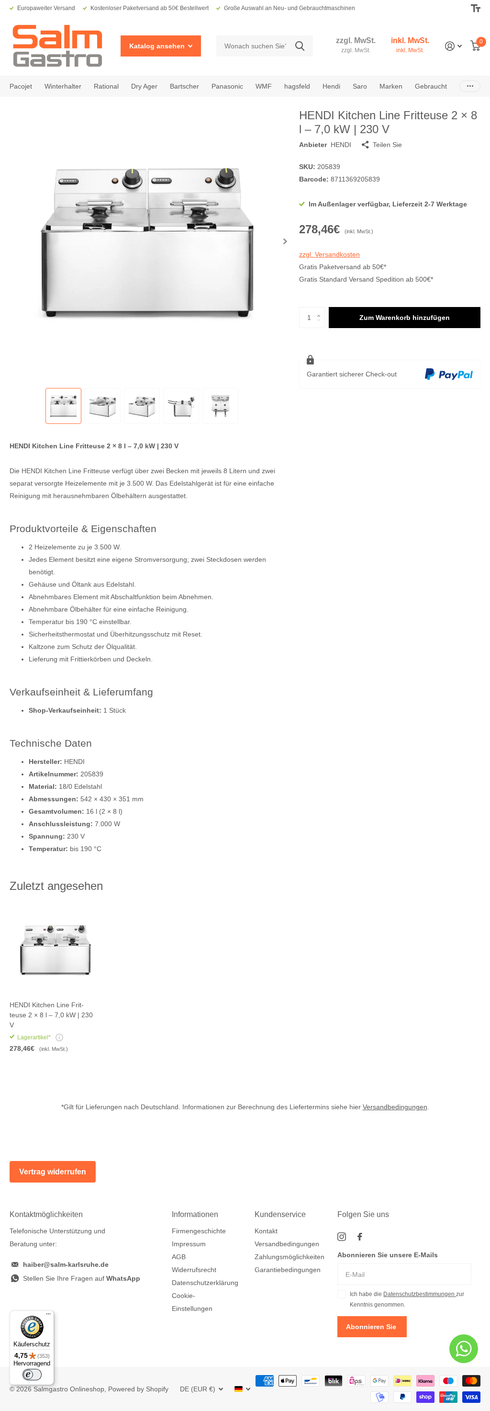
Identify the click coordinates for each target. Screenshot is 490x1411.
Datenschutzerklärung (205, 1282)
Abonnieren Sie (372, 1327)
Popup (59, 1037)
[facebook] (359, 1236)
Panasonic (227, 86)
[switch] (32, 1374)
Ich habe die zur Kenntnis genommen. (407, 1299)
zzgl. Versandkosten (329, 254)
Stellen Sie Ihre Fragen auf (81, 1278)
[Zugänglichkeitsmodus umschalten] (475, 8)
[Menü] (48, 1316)
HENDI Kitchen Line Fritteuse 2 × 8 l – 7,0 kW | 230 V (51, 1015)
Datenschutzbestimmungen (419, 1294)
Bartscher (184, 86)
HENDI (341, 144)
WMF (264, 86)
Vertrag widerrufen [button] (52, 1172)
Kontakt (266, 1231)
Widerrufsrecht (194, 1270)
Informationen (195, 1214)
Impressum (189, 1244)
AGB (179, 1257)
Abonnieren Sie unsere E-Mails (387, 1255)
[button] (285, 241)
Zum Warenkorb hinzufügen (404, 317)
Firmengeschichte (199, 1231)
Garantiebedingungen (288, 1270)
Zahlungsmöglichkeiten (289, 1257)
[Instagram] (341, 1236)
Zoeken (300, 46)
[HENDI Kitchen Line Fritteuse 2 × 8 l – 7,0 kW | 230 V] (54, 950)
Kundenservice (280, 1214)
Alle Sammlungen (21, 86)
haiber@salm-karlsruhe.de (66, 1264)
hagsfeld (297, 86)
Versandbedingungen (395, 1107)
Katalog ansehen (158, 46)
